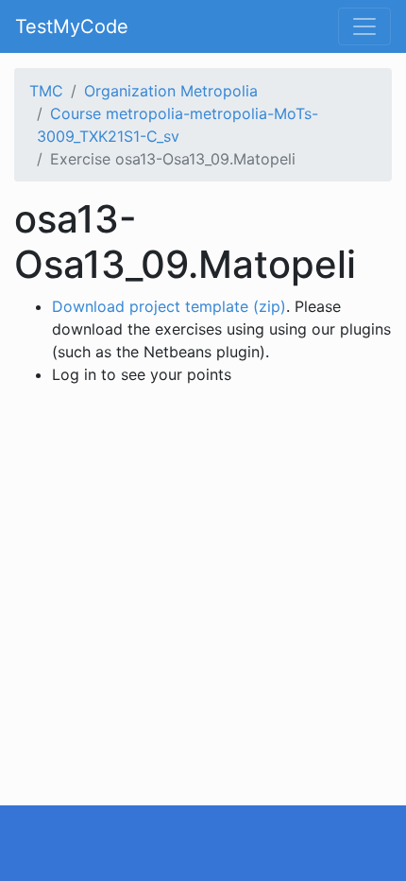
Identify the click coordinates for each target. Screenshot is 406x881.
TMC (46, 90)
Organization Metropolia (171, 90)
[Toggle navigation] (364, 26)
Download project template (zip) (169, 306)
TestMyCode (71, 26)
